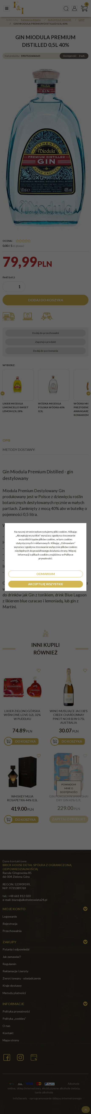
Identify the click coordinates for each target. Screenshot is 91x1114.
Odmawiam (45, 574)
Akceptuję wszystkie (45, 584)
